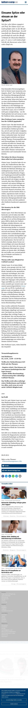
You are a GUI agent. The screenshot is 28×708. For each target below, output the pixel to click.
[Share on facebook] (2, 476)
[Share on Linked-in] (9, 476)
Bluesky (3, 618)
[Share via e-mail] (20, 476)
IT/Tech (3, 600)
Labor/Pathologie (5, 595)
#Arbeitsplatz (6, 516)
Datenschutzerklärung (11, 693)
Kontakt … (7, 466)
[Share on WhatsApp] (13, 476)
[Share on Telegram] (16, 476)
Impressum (4, 636)
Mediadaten (4, 625)
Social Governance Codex (8, 633)
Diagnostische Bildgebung (8, 594)
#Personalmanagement (21, 516)
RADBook (3, 607)
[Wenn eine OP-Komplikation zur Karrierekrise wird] (14, 560)
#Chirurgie (13, 584)
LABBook (3, 609)
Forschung (4, 602)
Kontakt (3, 628)
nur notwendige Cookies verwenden (14, 700)
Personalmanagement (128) (12, 461)
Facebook (4, 615)
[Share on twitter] (6, 476)
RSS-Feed (4, 621)
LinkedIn (3, 619)
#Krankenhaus (13, 516)
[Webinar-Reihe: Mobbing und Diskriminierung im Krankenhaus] (14, 526)
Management (4, 599)
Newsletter (4, 627)
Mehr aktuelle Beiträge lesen (12, 470)
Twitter (3, 616)
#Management (13, 550)
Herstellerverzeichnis (7, 611)
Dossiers (3, 606)
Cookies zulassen (14, 704)
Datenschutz (4, 635)
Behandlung (4, 597)
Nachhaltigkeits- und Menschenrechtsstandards (8, 630)
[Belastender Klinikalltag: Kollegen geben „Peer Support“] (14, 492)
